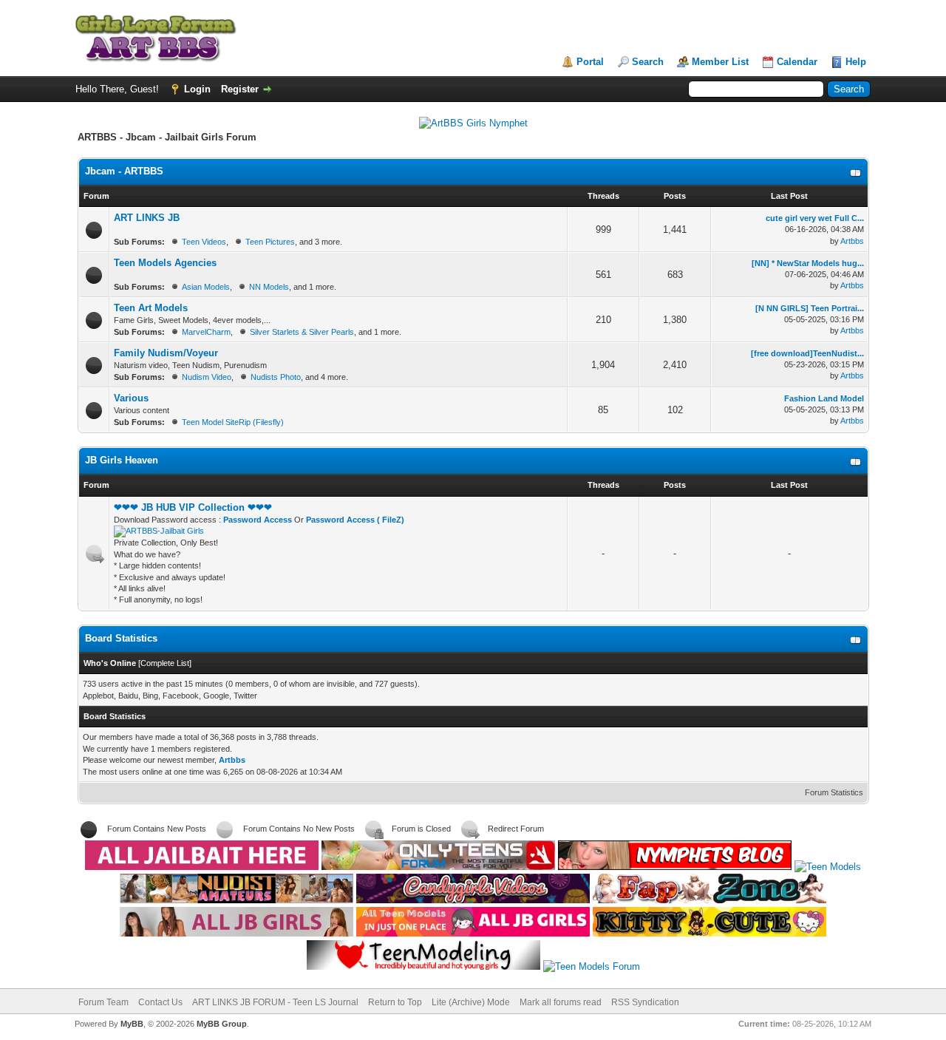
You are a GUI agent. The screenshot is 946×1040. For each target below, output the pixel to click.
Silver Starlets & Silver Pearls (302, 331)
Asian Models (206, 286)
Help (855, 61)
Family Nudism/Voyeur (166, 352)
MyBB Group (222, 1023)
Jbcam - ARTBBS (124, 171)
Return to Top (395, 1002)
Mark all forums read (561, 1002)
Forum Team (103, 1002)
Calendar (797, 61)
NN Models (269, 286)
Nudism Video (206, 377)
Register (240, 89)
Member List (720, 61)
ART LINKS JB (147, 217)
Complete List (164, 663)
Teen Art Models (151, 307)
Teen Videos (204, 241)
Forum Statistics (834, 792)
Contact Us (160, 1002)
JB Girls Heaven (121, 460)
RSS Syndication (645, 1002)
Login (197, 89)
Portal (590, 61)
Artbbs (852, 241)
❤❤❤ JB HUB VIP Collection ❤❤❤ (193, 507)
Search (648, 61)
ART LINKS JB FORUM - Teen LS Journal (275, 1002)
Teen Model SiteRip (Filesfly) (233, 422)
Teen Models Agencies (165, 262)
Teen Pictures (270, 241)
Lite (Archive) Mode (471, 1002)
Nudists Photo (276, 377)
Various (131, 398)
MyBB (131, 1023)
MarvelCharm (206, 331)
